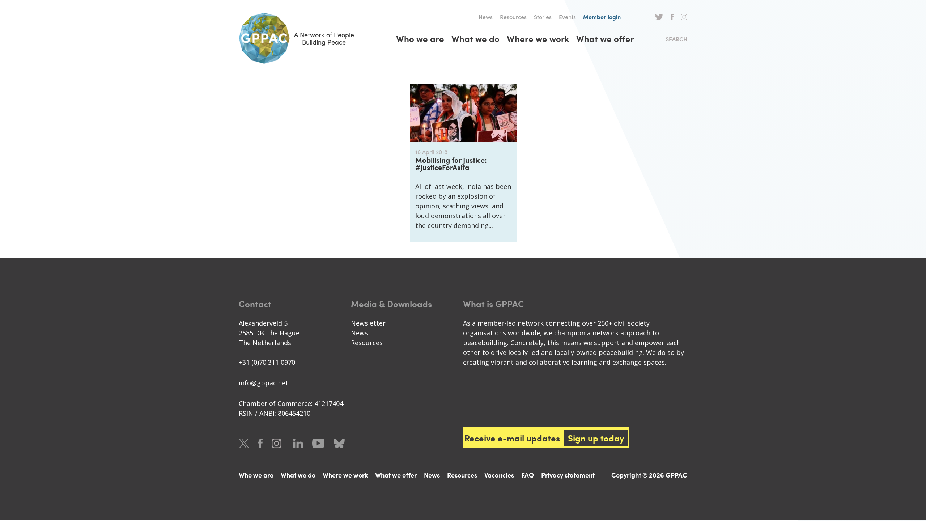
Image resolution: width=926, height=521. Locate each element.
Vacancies (499, 474)
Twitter (659, 17)
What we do (475, 38)
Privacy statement (568, 474)
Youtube (318, 443)
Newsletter (368, 323)
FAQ (527, 474)
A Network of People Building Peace (324, 38)
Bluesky (339, 443)
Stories (543, 17)
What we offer (605, 38)
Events (567, 17)
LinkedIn (298, 443)
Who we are (420, 38)
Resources (513, 17)
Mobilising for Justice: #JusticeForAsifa (451, 163)
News (486, 17)
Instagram (684, 17)
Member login (602, 17)
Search (676, 39)
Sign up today (596, 438)
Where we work (538, 38)
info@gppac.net (263, 382)
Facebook (672, 17)
